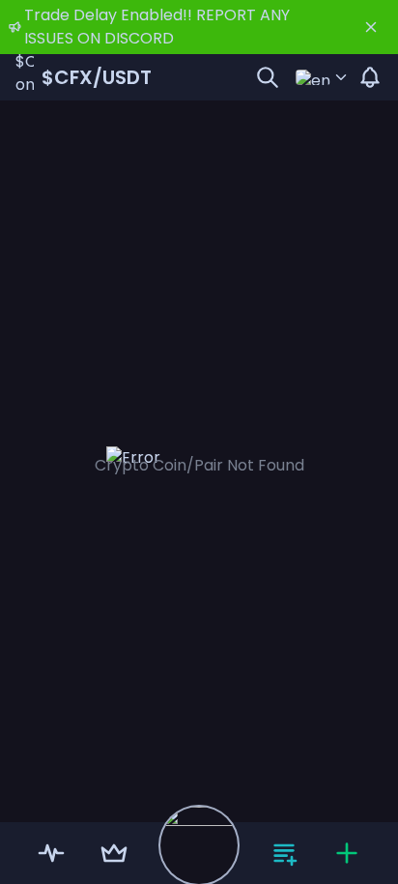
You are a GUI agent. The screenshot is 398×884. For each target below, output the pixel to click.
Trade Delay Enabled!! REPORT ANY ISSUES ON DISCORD (157, 26)
